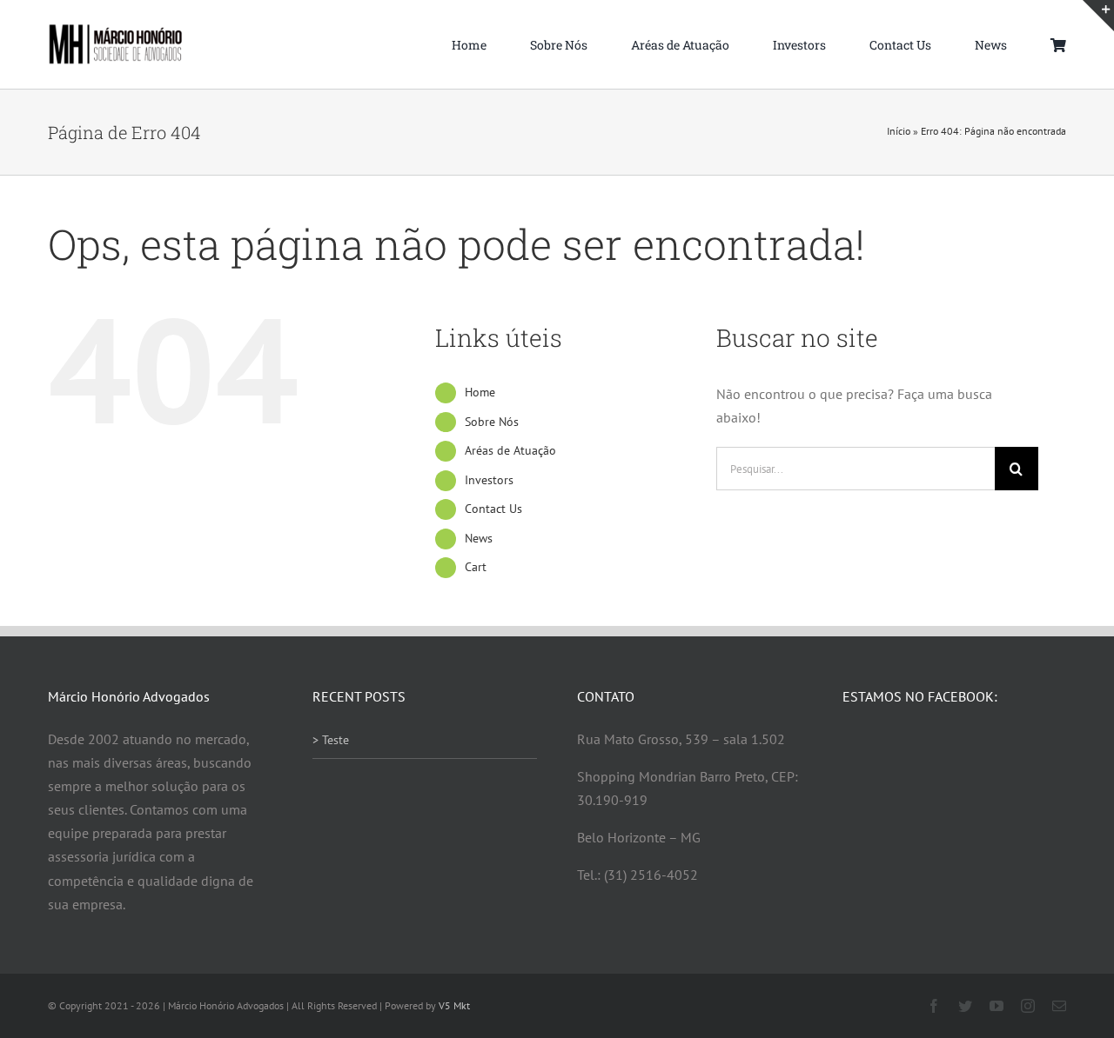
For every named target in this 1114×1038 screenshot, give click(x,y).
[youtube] (996, 1006)
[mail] (1059, 1006)
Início (898, 130)
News (479, 538)
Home (480, 392)
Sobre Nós (492, 421)
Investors (489, 480)
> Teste (330, 740)
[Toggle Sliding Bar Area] (1098, 15)
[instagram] (1028, 1006)
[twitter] (965, 1006)
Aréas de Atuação (510, 450)
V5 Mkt (454, 1005)
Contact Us (493, 508)
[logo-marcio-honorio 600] (116, 30)
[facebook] (934, 1006)
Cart (476, 567)
